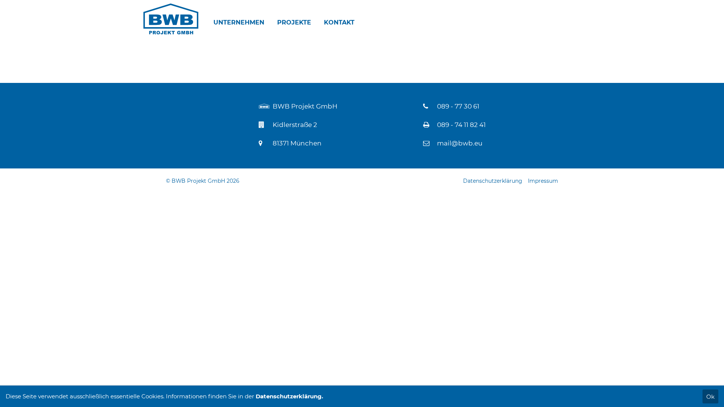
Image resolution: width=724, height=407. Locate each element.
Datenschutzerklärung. (289, 396)
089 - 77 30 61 (458, 106)
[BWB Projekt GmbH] (170, 19)
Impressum (543, 180)
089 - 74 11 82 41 (461, 125)
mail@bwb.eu (459, 143)
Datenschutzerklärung (492, 180)
